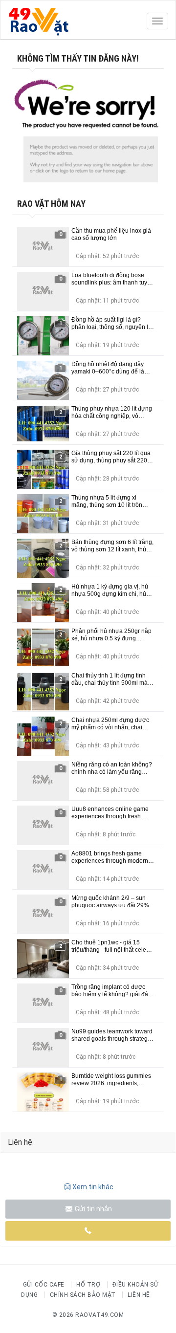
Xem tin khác (92, 1187)
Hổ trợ (88, 1284)
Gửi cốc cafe (44, 1284)
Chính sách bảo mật (83, 1294)
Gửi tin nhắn (92, 1209)
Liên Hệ (139, 1294)
